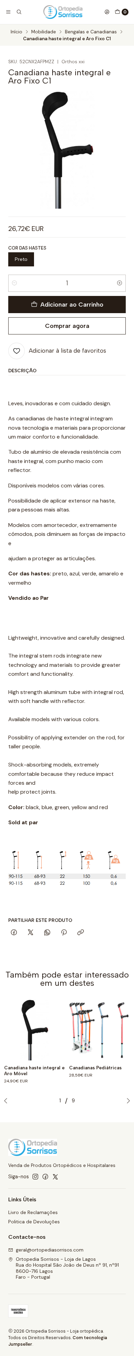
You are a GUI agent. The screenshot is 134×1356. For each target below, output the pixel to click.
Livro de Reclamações (33, 1212)
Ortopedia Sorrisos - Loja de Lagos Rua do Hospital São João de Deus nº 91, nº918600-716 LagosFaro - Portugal (67, 1268)
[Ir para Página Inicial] (62, 12)
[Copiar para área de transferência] (80, 933)
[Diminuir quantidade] (14, 283)
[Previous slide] (7, 1100)
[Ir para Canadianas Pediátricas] (99, 1030)
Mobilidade (43, 32)
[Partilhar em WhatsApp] (47, 933)
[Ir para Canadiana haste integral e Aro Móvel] (34, 1030)
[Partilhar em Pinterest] (64, 933)
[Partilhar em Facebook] (14, 933)
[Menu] (8, 12)
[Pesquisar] (18, 12)
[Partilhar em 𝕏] (30, 933)
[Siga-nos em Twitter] (55, 1176)
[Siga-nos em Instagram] (35, 1176)
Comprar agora (67, 325)
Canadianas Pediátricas (95, 1067)
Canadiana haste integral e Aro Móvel (34, 1070)
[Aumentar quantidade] (119, 283)
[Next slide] (127, 1100)
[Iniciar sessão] (107, 12)
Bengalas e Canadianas (91, 32)
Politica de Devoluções (34, 1222)
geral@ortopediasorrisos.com (49, 1250)
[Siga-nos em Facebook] (45, 1176)
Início (16, 32)
